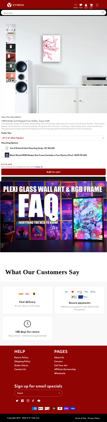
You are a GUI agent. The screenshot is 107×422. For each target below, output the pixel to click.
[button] (97, 5)
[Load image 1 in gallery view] (11, 29)
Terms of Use (80, 418)
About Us (59, 357)
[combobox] (53, 12)
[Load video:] (53, 216)
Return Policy (21, 357)
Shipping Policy (22, 361)
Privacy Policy (94, 418)
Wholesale (59, 373)
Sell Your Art (61, 365)
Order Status (21, 365)
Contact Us (20, 369)
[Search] (103, 12)
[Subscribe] (59, 393)
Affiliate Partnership (65, 369)
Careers (58, 361)
